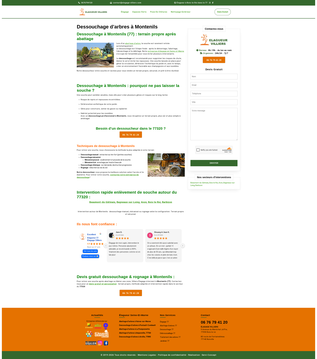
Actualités (97, 315)
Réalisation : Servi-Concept (202, 355)
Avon (144, 202)
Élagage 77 (164, 322)
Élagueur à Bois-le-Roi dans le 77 (192, 3)
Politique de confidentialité (172, 355)
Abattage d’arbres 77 (168, 326)
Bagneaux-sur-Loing (128, 202)
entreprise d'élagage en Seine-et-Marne (166, 51)
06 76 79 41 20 (214, 322)
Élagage (125, 12)
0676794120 (86, 3)
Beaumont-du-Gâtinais (102, 202)
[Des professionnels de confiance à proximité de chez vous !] (89, 334)
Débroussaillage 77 (167, 333)
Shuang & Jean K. (162, 232)
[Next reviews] (183, 246)
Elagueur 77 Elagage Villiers (94, 239)
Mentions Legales (147, 355)
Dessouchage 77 (166, 329)
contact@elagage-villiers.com (127, 3)
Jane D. (119, 232)
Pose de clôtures (158, 12)
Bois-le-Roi (154, 202)
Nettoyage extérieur (181, 12)
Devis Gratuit (223, 12)
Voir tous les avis (90, 251)
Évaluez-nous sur (89, 256)
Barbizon (167, 202)
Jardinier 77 (164, 341)
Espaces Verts (139, 12)
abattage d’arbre (133, 43)
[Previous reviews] (106, 246)
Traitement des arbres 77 (170, 337)
